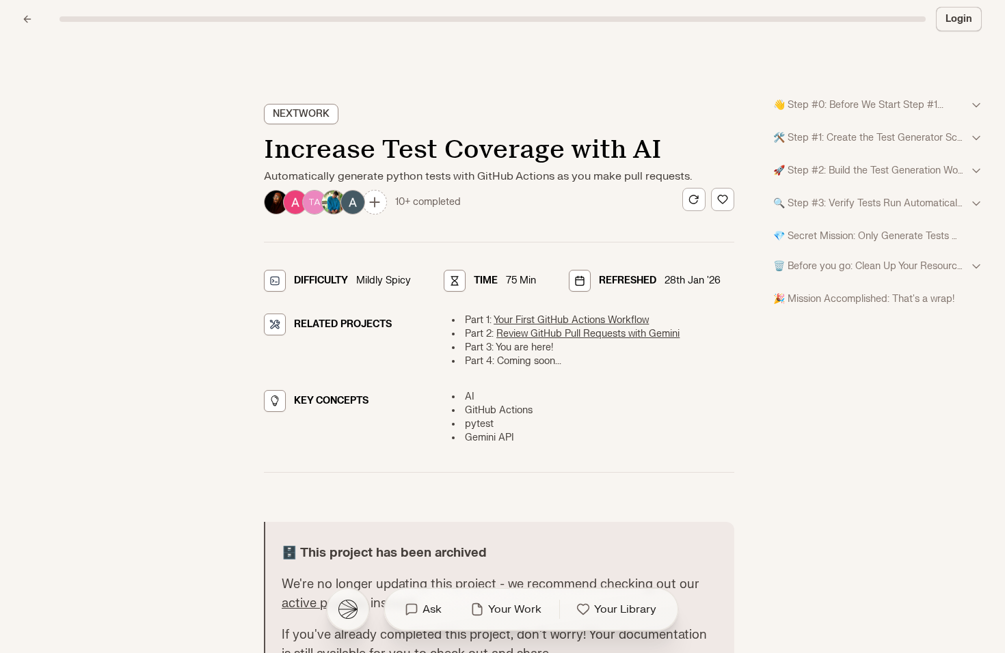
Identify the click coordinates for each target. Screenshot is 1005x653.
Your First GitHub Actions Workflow (571, 320)
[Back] (27, 19)
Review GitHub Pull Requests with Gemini (588, 333)
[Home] (348, 609)
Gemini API (489, 437)
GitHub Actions (499, 410)
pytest (479, 424)
